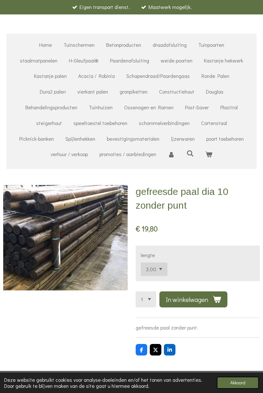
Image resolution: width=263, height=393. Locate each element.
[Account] (171, 154)
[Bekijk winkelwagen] (208, 154)
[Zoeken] (190, 153)
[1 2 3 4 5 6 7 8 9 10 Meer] (146, 299)
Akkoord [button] (237, 383)
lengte (148, 255)
